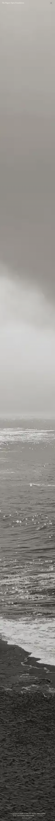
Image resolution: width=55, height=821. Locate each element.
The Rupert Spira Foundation (13, 3)
